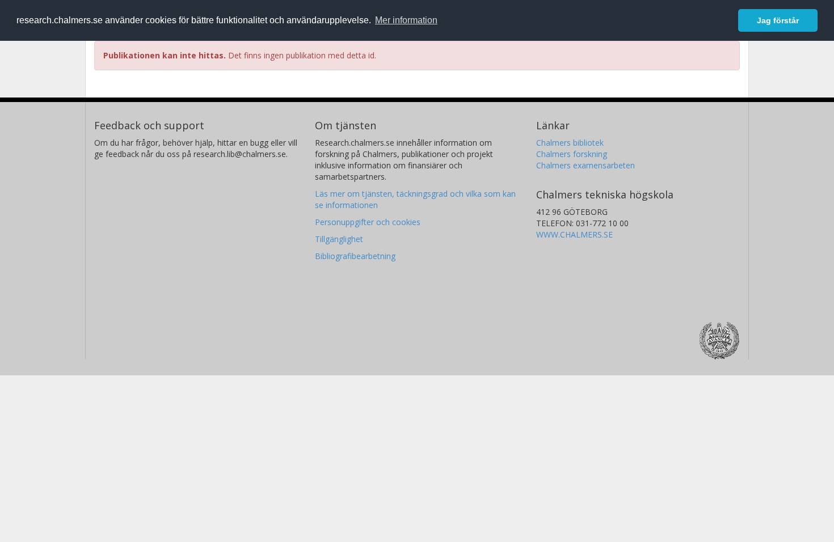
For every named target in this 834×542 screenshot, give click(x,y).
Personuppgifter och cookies (367, 222)
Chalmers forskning (571, 154)
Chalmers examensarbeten (585, 165)
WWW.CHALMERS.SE (574, 234)
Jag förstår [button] (778, 20)
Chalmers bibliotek (570, 142)
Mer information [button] (406, 20)
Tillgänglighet (339, 239)
